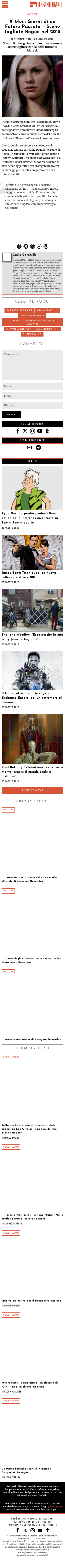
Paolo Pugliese (12, 1391)
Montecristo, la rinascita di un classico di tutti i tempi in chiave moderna (30, 1385)
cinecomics (32, 334)
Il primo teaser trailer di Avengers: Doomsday (31, 1039)
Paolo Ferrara (12, 1477)
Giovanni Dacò (12, 1305)
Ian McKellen (47, 329)
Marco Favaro (12, 1137)
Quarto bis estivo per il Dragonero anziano (31, 1301)
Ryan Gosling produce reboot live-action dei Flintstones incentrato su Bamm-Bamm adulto (30, 518)
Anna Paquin (47, 310)
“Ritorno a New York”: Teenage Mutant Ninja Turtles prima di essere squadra (32, 1217)
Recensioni (11, 1057)
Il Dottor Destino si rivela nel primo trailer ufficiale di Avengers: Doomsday (30, 879)
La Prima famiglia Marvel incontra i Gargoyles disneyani (26, 1471)
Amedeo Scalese (13, 1223)
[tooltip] (19, 246)
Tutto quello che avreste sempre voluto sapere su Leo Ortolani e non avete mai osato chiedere (29, 1129)
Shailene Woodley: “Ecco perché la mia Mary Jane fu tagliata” (32, 637)
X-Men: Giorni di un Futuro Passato (32, 322)
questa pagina (55, 1506)
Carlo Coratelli (45, 39)
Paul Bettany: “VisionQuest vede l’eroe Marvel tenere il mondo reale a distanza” (32, 772)
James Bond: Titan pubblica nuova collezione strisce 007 (29, 575)
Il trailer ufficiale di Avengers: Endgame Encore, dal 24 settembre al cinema (32, 698)
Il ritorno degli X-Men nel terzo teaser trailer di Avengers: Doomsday (31, 960)
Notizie (32, 14)
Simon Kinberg (32, 315)
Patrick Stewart (19, 310)
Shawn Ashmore (19, 329)
